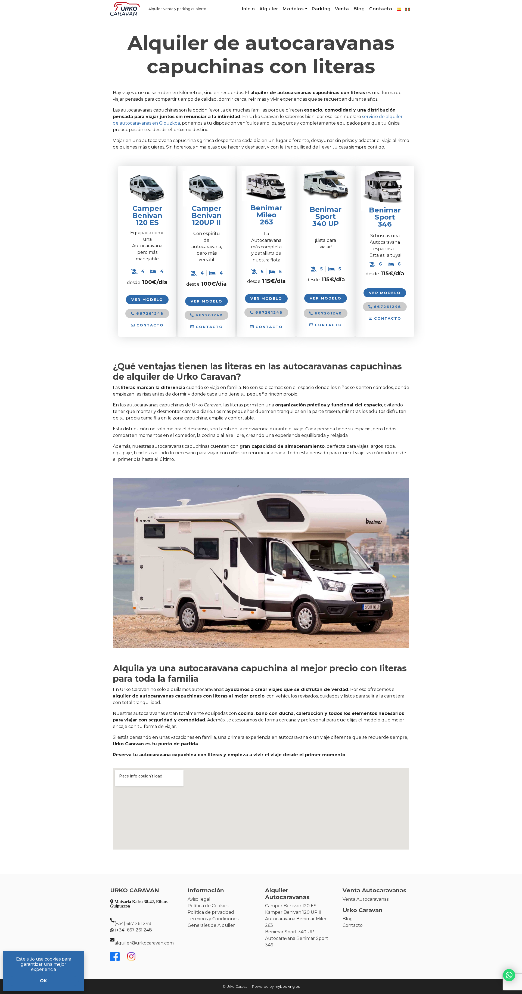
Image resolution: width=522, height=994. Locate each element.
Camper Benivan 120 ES (147, 215)
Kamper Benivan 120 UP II (293, 912)
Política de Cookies (208, 905)
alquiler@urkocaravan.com (144, 943)
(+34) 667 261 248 (132, 923)
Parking (321, 8)
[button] (147, 325)
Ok (43, 980)
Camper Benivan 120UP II (206, 215)
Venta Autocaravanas (366, 899)
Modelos (293, 8)
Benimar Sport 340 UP (289, 931)
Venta (342, 8)
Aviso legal (199, 899)
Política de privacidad (211, 912)
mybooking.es (287, 986)
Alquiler (268, 8)
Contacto (380, 8)
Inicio (248, 8)
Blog (359, 8)
